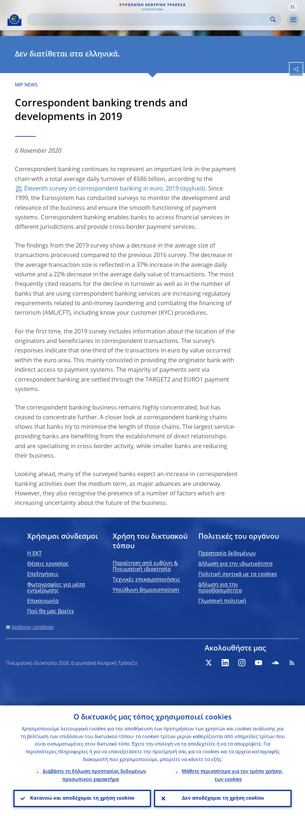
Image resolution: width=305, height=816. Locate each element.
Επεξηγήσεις (43, 574)
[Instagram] (242, 663)
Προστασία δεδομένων (227, 553)
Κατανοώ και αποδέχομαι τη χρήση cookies (82, 798)
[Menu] (293, 20)
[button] (292, 6)
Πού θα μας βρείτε (50, 611)
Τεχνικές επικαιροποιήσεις (146, 579)
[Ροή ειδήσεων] (292, 663)
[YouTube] (258, 663)
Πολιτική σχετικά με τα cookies (237, 574)
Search (273, 19)
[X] (208, 663)
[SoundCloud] (275, 663)
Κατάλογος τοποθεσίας (33, 627)
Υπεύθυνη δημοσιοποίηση (146, 590)
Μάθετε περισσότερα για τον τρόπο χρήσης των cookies (232, 775)
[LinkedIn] (225, 663)
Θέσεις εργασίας (48, 564)
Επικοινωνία (42, 601)
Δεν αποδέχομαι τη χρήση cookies (223, 798)
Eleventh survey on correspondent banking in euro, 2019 (101, 189)
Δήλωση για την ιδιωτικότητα (235, 564)
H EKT (34, 553)
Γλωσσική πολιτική (222, 601)
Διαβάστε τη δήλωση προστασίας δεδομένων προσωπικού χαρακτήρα (94, 775)
